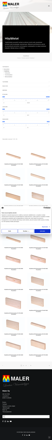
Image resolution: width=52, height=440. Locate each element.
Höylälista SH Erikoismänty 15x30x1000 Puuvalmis (38, 248)
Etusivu (19, 58)
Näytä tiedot (45, 226)
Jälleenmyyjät (5, 408)
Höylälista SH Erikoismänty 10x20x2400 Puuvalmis (38, 185)
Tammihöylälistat (8, 74)
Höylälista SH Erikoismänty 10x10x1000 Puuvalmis (13, 164)
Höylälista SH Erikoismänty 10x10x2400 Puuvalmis (38, 164)
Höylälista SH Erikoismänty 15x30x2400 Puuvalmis (13, 269)
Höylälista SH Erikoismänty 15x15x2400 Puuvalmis (13, 248)
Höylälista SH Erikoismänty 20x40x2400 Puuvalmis (13, 355)
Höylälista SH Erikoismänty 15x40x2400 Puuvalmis (13, 290)
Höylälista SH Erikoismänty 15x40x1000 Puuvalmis (38, 269)
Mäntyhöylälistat (8, 76)
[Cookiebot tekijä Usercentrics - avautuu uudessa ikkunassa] (44, 208)
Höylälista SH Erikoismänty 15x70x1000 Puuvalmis (38, 290)
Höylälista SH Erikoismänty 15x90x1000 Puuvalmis (38, 311)
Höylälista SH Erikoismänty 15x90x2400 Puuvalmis (13, 334)
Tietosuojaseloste (6, 411)
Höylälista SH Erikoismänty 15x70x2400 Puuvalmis (13, 313)
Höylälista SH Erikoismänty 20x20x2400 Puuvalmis (38, 334)
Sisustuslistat (6, 69)
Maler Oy (4, 409)
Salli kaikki (42, 231)
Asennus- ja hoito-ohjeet (8, 406)
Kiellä (9, 231)
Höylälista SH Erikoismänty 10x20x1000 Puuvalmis (13, 185)
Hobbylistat (7, 72)
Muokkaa (25, 231)
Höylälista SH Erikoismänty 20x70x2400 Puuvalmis (38, 355)
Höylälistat (6, 71)
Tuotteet (4, 404)
